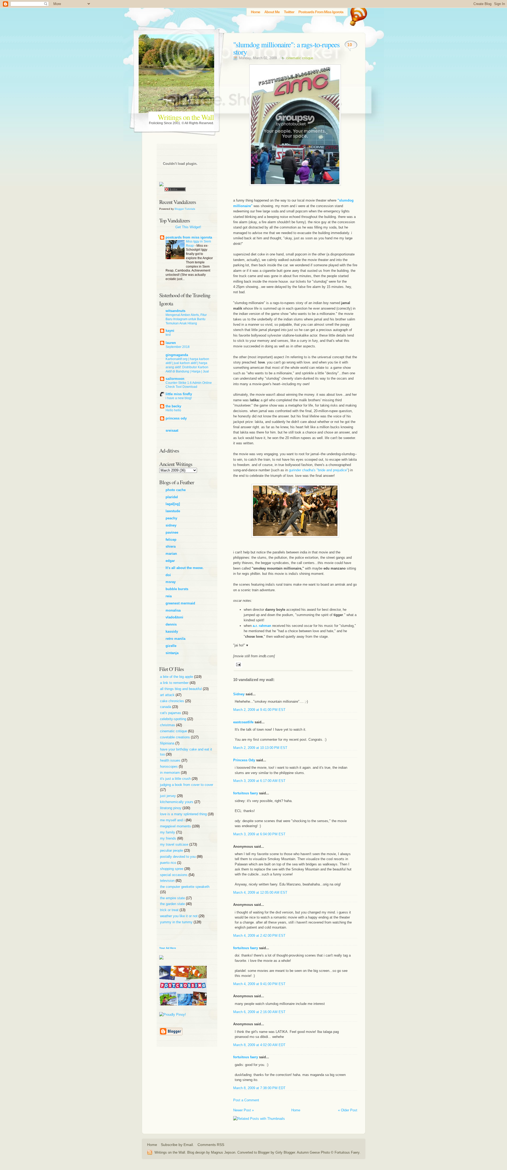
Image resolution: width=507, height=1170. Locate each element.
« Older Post (347, 1110)
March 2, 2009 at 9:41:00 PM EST (259, 710)
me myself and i (173, 820)
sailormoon (175, 379)
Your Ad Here (167, 948)
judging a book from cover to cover (186, 785)
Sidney (239, 694)
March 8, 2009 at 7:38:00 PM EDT (259, 1088)
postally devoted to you (178, 857)
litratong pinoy (171, 808)
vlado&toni (174, 617)
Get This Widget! (188, 227)
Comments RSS (211, 1145)
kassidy (172, 631)
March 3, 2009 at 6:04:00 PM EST (259, 834)
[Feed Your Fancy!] (357, 14)
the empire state (173, 898)
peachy (171, 518)
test (168, 335)
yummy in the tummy (177, 922)
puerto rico (168, 863)
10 (349, 45)
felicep (171, 540)
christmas (168, 725)
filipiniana (167, 743)
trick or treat (170, 910)
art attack (168, 695)
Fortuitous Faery (347, 1152)
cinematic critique (299, 58)
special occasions (174, 875)
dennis (171, 624)
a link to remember (175, 683)
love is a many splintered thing (184, 814)
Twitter (289, 12)
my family (168, 832)
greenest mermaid (180, 603)
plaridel (172, 497)
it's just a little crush (176, 779)
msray (171, 582)
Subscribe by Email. (177, 1145)
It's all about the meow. (185, 568)
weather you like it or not (179, 916)
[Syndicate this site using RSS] (150, 1152)
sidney (171, 525)
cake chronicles (172, 701)
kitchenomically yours (177, 802)
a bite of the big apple (177, 677)
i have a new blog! (179, 398)
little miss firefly (179, 394)
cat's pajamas (171, 713)
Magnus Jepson (223, 1152)
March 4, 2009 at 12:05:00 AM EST (260, 892)
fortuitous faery (245, 793)
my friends (168, 838)
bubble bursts (177, 589)
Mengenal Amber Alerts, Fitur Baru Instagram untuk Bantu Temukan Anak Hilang (186, 319)
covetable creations (175, 737)
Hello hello (173, 410)
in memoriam (170, 773)
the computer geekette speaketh (184, 887)
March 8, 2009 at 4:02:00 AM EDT (259, 1045)
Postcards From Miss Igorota (320, 12)
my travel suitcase (174, 844)
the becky (173, 406)
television (168, 881)
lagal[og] (173, 504)
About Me (272, 12)
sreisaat (172, 430)
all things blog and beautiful (181, 689)
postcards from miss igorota (189, 237)
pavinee (172, 532)
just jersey (168, 796)
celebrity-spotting (173, 719)
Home (255, 12)
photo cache (176, 490)
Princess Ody (244, 760)
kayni (170, 331)
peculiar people (172, 850)
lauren (171, 343)
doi (168, 575)
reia (169, 596)
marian (171, 554)
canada (166, 707)
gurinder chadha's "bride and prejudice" (318, 470)
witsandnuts (175, 311)
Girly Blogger (285, 1152)
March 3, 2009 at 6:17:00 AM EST (259, 781)
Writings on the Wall (186, 117)
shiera (171, 546)
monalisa (173, 610)
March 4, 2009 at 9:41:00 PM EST (259, 984)
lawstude (173, 511)
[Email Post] (237, 664)
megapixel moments (176, 826)
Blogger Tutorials (185, 208)
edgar (170, 561)
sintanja (172, 653)
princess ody (176, 418)
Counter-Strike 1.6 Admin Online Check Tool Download (189, 385)
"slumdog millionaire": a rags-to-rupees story (286, 48)
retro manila (175, 639)
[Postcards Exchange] (183, 1009)
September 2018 (178, 347)
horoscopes (169, 766)
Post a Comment (246, 1100)
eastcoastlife (243, 722)
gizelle (171, 646)
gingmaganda (177, 355)
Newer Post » (243, 1110)
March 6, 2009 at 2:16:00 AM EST (259, 1012)
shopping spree (172, 869)
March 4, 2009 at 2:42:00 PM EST (259, 936)
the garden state (173, 904)
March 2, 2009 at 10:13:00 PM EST (260, 748)
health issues (170, 760)
